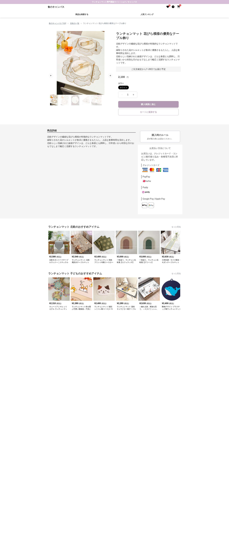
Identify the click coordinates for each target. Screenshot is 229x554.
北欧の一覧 (74, 23)
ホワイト (123, 87)
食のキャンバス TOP (57, 23)
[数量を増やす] (133, 94)
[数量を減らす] (122, 94)
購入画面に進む (148, 104)
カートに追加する (148, 112)
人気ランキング (147, 14)
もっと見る (176, 227)
